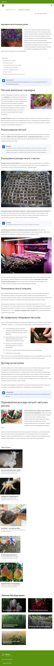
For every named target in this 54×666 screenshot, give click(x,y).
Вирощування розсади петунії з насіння (13, 65)
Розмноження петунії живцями (11, 67)
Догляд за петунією (7, 72)
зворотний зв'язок (7, 663)
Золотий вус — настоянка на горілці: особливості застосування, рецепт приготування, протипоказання (10, 528)
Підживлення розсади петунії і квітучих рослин (13, 74)
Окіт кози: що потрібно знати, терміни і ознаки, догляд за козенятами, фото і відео (11, 470)
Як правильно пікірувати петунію (10, 69)
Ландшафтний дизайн (10, 9)
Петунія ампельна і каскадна (9, 60)
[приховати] (50, 58)
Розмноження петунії (8, 63)
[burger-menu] (51, 5)
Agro (4, 1)
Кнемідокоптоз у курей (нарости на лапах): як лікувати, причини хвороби (9, 496)
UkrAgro (3, 5)
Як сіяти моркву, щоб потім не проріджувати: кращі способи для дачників (10, 555)
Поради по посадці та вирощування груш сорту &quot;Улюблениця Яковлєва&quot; (10, 583)
